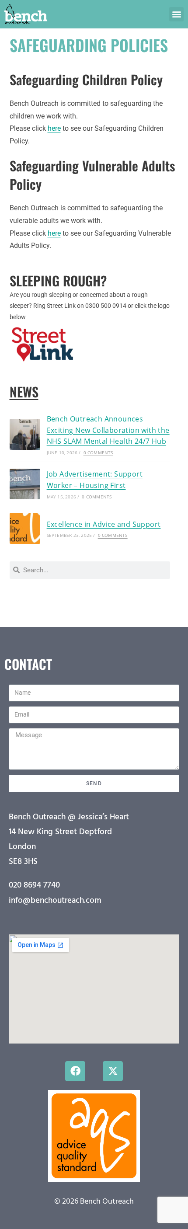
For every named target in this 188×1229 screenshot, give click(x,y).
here (54, 128)
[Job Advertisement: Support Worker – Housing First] (25, 484)
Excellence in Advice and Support (104, 524)
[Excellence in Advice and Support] (25, 528)
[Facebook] (75, 1071)
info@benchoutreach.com (55, 900)
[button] (176, 14)
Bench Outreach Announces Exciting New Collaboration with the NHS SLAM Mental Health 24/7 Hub (108, 430)
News (24, 391)
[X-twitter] (113, 1071)
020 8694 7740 (34, 885)
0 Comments (98, 452)
